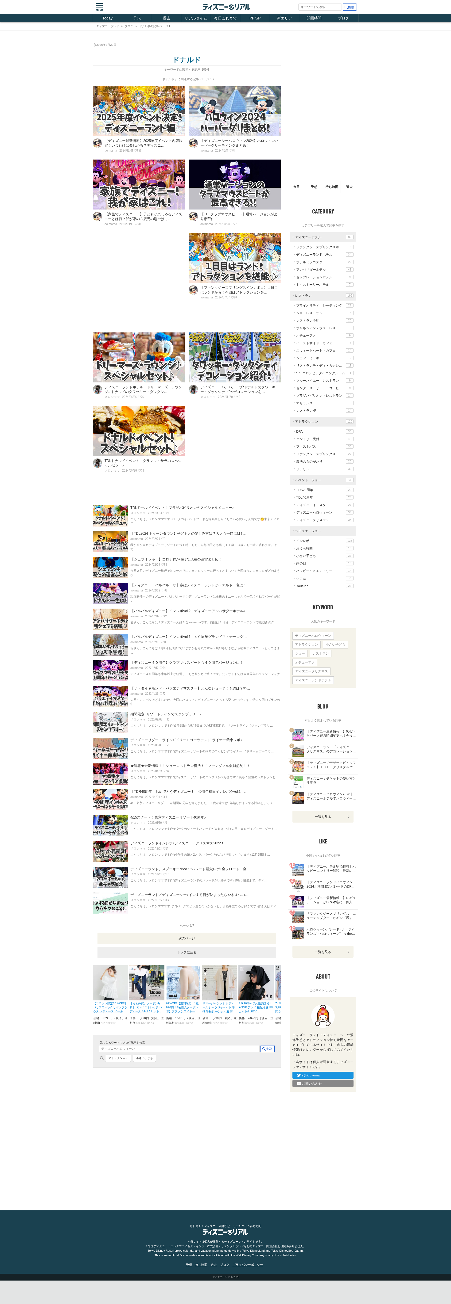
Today (107, 18)
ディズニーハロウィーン (323, 512)
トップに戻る (187, 952)
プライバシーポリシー (248, 1264)
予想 (137, 18)
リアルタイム (196, 18)
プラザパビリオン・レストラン (323, 395)
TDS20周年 (323, 490)
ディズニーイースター (323, 505)
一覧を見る (323, 817)
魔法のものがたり (323, 461)
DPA (323, 431)
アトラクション (118, 1058)
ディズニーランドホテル (323, 254)
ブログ (343, 18)
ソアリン (323, 469)
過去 (166, 18)
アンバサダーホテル (323, 269)
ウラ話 (323, 578)
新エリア (284, 18)
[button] (99, 7)
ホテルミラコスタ (323, 262)
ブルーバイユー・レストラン (323, 380)
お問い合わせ (312, 1083)
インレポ (324, 541)
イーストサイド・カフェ (323, 343)
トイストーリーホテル (323, 284)
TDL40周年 (323, 497)
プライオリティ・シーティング (323, 305)
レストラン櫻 (323, 410)
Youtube (323, 586)
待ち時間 (331, 187)
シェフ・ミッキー (323, 358)
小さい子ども (144, 1058)
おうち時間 (323, 548)
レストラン (323, 295)
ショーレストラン (323, 313)
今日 (296, 187)
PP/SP (255, 18)
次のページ (187, 938)
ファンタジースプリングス (323, 454)
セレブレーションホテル (323, 277)
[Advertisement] (139, 279)
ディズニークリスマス (323, 520)
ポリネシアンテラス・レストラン (323, 328)
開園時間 (314, 18)
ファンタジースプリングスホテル (323, 247)
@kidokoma (311, 1075)
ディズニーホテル (323, 237)
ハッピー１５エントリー (323, 571)
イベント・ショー (323, 480)
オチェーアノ (323, 335)
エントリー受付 (323, 439)
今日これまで (225, 18)
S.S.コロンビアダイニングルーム (323, 373)
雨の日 (323, 563)
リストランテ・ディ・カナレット (323, 365)
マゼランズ (323, 403)
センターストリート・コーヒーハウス (324, 388)
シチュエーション (308, 531)
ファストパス (323, 446)
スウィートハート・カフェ (323, 350)
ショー (300, 653)
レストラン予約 (323, 320)
